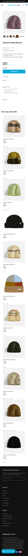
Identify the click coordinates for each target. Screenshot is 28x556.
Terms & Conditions (7, 523)
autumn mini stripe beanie (9, 264)
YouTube (6, 505)
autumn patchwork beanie (9, 296)
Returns (4, 521)
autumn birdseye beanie (8, 139)
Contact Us (5, 493)
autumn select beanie (8, 391)
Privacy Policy (6, 525)
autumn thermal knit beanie (9, 454)
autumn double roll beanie (9, 234)
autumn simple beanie (8, 423)
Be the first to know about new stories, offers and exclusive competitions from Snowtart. (14, 474)
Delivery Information (7, 518)
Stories (4, 495)
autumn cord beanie (7, 202)
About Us (5, 491)
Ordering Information (7, 516)
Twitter (6, 500)
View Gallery (21, 36)
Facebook (7, 498)
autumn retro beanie (8, 328)
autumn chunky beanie (8, 170)
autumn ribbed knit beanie (9, 359)
